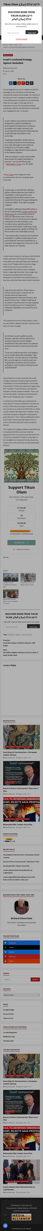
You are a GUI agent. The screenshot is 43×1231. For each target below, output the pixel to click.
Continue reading (21, 39)
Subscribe (32, 33)
